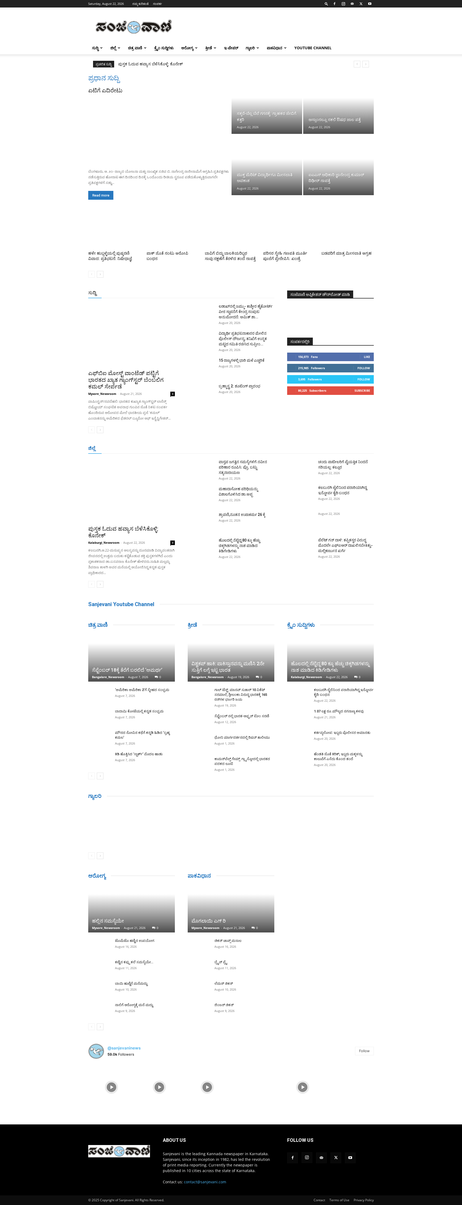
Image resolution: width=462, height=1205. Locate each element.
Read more (100, 195)
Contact (319, 1200)
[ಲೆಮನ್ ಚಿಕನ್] (198, 989)
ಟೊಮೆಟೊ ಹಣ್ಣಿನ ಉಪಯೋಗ (134, 941)
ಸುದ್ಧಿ (95, 47)
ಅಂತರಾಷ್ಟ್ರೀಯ (209, 293)
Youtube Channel (313, 47)
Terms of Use (339, 1200)
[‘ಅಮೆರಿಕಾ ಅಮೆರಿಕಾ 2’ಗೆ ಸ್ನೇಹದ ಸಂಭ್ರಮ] (99, 695)
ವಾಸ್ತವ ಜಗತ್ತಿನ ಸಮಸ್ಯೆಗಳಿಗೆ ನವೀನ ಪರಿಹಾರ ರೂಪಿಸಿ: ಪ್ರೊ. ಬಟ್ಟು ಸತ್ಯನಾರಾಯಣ (177, 64)
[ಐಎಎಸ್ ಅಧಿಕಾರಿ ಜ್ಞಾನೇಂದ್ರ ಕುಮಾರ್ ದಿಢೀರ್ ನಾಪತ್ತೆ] (338, 165)
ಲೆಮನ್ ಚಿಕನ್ (223, 983)
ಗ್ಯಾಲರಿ (250, 47)
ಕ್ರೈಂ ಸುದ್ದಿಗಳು (164, 47)
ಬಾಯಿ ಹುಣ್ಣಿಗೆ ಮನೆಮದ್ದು (131, 983)
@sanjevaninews (124, 1048)
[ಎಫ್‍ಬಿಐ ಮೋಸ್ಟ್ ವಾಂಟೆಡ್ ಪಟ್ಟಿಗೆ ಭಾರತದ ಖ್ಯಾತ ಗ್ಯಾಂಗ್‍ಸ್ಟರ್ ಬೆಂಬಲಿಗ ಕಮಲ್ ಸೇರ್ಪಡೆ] (131, 335)
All (191, 293)
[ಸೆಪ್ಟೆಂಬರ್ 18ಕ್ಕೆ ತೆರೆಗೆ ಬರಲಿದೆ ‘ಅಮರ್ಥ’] (131, 658)
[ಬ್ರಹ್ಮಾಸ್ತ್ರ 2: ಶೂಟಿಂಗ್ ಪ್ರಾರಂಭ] (201, 392)
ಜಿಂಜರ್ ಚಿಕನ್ (224, 1005)
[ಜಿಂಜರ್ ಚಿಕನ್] (198, 1010)
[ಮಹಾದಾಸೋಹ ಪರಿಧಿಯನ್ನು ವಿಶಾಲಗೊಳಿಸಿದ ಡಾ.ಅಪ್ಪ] (201, 495)
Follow (363, 368)
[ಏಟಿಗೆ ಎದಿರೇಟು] (159, 129)
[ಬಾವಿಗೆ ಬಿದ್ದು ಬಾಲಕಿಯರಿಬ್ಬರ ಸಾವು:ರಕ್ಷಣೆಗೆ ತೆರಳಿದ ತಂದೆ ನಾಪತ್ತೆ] (231, 231)
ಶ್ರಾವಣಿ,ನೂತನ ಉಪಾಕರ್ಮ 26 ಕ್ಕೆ (242, 514)
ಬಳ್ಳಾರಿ (209, 449)
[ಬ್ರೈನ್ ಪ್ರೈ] (198, 967)
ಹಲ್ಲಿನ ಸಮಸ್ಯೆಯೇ (108, 921)
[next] (365, 64)
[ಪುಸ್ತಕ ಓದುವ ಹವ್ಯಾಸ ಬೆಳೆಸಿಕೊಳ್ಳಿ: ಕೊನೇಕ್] (131, 490)
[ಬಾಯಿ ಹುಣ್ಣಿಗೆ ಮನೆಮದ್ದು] (99, 989)
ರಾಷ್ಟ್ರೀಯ (232, 293)
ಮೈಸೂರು (248, 449)
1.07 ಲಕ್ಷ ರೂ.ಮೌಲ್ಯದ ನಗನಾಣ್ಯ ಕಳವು (339, 711)
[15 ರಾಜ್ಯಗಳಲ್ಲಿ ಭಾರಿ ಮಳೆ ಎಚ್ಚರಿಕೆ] (201, 367)
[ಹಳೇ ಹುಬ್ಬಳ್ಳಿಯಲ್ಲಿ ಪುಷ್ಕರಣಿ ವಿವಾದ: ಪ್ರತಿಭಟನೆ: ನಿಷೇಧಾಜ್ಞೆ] (114, 231)
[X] (361, 3)
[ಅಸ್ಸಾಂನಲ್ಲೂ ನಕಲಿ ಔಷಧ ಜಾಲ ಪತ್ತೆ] (338, 104)
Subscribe (362, 390)
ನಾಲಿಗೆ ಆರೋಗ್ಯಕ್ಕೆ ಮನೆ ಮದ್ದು (134, 1005)
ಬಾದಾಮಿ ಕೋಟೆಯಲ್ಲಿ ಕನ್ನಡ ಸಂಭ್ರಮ (139, 711)
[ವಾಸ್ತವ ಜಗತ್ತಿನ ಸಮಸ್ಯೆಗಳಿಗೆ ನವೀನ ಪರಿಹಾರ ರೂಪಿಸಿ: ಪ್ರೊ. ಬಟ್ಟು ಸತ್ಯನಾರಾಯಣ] (201, 468)
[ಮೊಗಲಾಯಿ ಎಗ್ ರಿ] (231, 908)
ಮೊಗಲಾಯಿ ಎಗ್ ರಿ (208, 921)
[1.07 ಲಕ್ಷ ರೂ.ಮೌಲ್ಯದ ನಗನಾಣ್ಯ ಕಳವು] (298, 716)
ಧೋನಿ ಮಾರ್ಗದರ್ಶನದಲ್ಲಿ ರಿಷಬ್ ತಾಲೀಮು (242, 737)
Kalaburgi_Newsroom (104, 543)
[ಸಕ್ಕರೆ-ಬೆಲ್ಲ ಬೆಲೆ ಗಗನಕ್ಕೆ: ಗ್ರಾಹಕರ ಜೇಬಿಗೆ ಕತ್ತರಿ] (267, 104)
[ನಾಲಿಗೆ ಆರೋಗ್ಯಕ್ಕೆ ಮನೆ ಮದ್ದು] (99, 1010)
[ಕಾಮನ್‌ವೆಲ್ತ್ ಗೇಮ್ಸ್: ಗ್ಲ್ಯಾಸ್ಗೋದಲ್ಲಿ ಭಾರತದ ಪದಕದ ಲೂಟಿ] (198, 764)
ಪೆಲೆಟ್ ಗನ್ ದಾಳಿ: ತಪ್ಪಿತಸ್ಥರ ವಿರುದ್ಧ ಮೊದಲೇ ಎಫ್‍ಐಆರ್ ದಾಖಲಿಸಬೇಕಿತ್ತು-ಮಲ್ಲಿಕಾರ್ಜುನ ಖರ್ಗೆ (345, 545)
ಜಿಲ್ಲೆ (113, 47)
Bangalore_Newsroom (108, 677)
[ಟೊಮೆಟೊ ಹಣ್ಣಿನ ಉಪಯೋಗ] (99, 946)
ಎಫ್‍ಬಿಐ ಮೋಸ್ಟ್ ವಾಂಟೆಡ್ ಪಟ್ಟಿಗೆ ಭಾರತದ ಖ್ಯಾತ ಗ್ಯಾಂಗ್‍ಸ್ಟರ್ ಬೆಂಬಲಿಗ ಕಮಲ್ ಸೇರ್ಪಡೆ (126, 380)
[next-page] (100, 274)
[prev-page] (91, 274)
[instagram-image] (111, 1086)
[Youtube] (370, 3)
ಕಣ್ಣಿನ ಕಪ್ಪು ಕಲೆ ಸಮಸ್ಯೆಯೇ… (134, 962)
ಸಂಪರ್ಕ (157, 4)
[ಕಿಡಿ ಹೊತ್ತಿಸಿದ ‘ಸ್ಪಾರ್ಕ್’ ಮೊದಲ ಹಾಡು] (99, 759)
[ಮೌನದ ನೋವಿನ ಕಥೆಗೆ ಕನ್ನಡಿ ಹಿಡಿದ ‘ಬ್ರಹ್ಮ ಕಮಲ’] (99, 738)
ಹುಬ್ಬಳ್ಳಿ (175, 449)
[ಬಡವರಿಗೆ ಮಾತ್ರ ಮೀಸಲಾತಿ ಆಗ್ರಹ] (347, 231)
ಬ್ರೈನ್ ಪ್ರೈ (220, 962)
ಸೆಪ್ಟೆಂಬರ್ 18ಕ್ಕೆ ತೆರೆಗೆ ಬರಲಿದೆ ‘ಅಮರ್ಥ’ (127, 670)
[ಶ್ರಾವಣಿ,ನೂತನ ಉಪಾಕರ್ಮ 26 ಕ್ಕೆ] (201, 521)
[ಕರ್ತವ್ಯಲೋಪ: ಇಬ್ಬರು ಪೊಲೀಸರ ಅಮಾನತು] (298, 738)
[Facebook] (334, 3)
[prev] (357, 64)
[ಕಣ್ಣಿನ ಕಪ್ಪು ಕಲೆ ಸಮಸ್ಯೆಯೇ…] (99, 967)
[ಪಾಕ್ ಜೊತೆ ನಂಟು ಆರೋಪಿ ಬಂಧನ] (173, 231)
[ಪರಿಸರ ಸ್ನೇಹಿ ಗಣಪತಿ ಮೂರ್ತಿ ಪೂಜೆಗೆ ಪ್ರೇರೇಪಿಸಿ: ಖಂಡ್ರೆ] (289, 231)
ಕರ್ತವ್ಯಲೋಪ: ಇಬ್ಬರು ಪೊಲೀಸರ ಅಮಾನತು (342, 733)
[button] (326, 4)
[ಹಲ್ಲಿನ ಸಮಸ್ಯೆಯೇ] (131, 908)
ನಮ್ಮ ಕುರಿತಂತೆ (140, 4)
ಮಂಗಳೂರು (156, 449)
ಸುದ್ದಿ (92, 292)
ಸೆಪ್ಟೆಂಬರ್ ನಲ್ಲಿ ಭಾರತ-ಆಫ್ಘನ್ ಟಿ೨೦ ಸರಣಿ (241, 716)
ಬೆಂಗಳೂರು (135, 449)
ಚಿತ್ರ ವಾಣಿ (135, 47)
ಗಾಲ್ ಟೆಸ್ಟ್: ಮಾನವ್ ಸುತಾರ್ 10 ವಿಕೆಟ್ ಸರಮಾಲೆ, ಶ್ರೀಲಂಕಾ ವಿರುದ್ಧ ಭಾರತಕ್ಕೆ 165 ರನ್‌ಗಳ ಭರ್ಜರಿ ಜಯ (240, 694)
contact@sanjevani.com (205, 1181)
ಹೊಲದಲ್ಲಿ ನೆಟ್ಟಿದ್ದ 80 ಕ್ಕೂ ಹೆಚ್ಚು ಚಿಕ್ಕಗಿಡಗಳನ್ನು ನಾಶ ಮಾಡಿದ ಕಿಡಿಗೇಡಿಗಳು (239, 545)
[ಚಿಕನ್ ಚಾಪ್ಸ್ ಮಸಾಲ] (198, 946)
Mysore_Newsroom (102, 394)
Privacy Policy (364, 1200)
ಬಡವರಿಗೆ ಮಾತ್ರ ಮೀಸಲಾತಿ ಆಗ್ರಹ (346, 253)
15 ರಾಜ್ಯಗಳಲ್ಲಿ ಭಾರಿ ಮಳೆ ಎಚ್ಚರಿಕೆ (241, 360)
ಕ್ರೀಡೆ (208, 47)
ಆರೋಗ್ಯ (187, 47)
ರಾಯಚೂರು (228, 449)
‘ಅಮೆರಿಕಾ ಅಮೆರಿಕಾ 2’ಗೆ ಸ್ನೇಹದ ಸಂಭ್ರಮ (142, 690)
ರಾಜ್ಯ (248, 293)
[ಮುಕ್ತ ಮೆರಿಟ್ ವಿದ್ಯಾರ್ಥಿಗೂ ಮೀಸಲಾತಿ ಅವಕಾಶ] (267, 165)
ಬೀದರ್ (346, 449)
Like (367, 357)
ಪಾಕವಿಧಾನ (274, 47)
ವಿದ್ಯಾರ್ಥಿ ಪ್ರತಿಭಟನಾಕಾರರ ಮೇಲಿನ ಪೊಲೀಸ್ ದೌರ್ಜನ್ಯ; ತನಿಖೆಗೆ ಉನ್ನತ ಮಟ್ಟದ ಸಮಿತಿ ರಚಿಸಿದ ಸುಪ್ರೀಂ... (243, 338)
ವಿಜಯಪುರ (308, 449)
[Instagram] (343, 3)
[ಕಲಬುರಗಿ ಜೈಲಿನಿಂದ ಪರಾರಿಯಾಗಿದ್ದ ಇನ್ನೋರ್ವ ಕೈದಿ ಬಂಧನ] (300, 494)
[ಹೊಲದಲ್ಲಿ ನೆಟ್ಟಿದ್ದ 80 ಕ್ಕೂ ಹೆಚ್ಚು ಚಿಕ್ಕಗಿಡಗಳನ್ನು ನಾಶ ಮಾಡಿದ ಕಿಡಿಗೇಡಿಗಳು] (201, 547)
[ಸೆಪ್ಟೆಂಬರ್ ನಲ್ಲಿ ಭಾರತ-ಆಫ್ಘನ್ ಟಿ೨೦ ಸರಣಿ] (198, 721)
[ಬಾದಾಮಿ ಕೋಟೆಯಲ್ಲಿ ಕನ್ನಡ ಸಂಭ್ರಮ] (99, 716)
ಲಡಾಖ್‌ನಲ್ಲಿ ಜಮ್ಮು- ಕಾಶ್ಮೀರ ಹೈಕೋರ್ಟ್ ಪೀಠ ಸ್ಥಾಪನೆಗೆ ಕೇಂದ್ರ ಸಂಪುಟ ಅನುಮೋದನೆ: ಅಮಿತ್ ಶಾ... (245, 311)
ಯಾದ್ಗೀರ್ (328, 449)
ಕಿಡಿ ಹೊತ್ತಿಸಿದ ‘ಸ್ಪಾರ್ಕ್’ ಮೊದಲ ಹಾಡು (139, 754)
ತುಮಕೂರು (268, 449)
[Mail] (352, 3)
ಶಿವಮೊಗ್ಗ (288, 449)
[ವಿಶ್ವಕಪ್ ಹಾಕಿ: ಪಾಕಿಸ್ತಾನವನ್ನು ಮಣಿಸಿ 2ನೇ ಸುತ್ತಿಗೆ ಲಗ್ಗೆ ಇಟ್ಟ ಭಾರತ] (231, 658)
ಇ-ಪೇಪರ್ (231, 47)
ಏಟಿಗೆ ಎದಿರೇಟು (105, 90)
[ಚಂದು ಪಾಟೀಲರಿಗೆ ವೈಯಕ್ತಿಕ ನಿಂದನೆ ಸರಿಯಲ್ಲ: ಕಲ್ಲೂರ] (300, 468)
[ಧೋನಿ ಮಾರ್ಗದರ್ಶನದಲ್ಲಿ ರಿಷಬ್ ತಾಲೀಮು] (198, 743)
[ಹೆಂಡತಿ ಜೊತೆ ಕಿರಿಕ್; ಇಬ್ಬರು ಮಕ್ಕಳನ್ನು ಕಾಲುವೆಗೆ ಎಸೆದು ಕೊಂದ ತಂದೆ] (298, 759)
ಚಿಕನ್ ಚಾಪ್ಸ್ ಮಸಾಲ (227, 941)
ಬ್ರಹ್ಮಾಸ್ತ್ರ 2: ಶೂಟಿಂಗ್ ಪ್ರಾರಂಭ (239, 386)
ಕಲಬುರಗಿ (192, 449)
